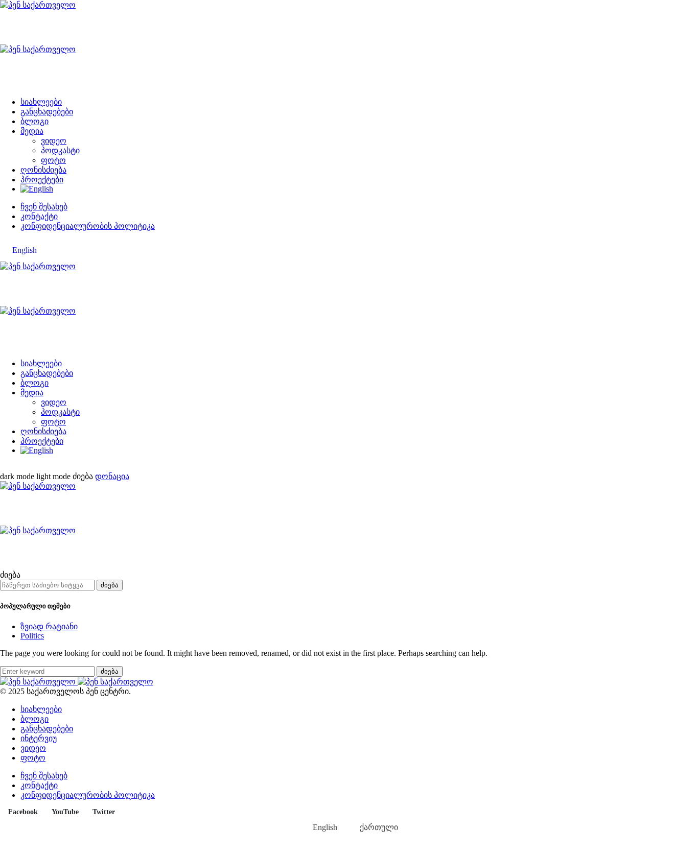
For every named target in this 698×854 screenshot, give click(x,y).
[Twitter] (27, 467)
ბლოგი (34, 121)
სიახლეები (41, 102)
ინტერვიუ (38, 738)
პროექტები (41, 179)
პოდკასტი (60, 150)
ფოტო (53, 160)
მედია (31, 131)
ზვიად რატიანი (49, 626)
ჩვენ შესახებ (43, 206)
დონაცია (112, 476)
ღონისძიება (43, 169)
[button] (36, 476)
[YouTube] (15, 467)
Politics (32, 635)
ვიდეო (53, 140)
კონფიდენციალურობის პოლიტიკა (87, 226)
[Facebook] (3, 467)
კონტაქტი (39, 216)
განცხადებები (46, 111)
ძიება (110, 585)
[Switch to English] (36, 188)
